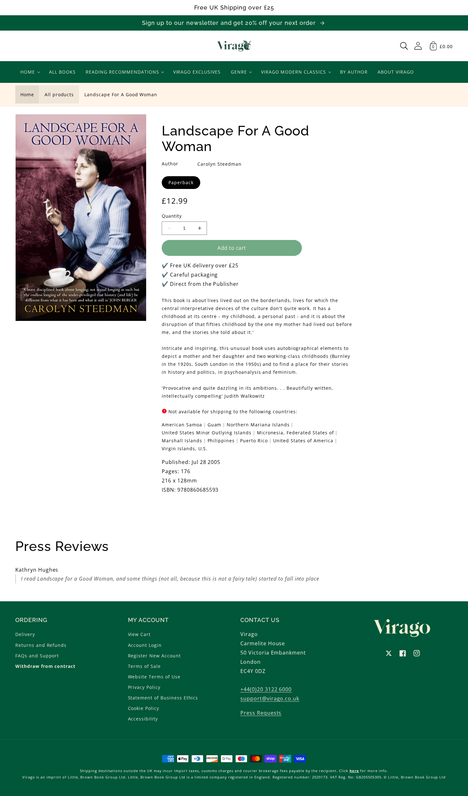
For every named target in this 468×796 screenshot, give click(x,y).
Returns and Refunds (41, 645)
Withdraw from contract (45, 666)
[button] (404, 46)
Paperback (181, 182)
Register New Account (154, 656)
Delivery (25, 634)
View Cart (139, 634)
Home (27, 94)
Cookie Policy (143, 708)
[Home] (234, 46)
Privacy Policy (144, 687)
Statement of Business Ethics (163, 698)
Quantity (171, 216)
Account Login (145, 645)
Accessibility (143, 719)
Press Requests (260, 712)
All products (59, 94)
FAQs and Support (37, 656)
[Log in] (418, 46)
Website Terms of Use (154, 677)
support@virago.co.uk (269, 698)
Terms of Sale (144, 666)
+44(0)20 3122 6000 (266, 689)
